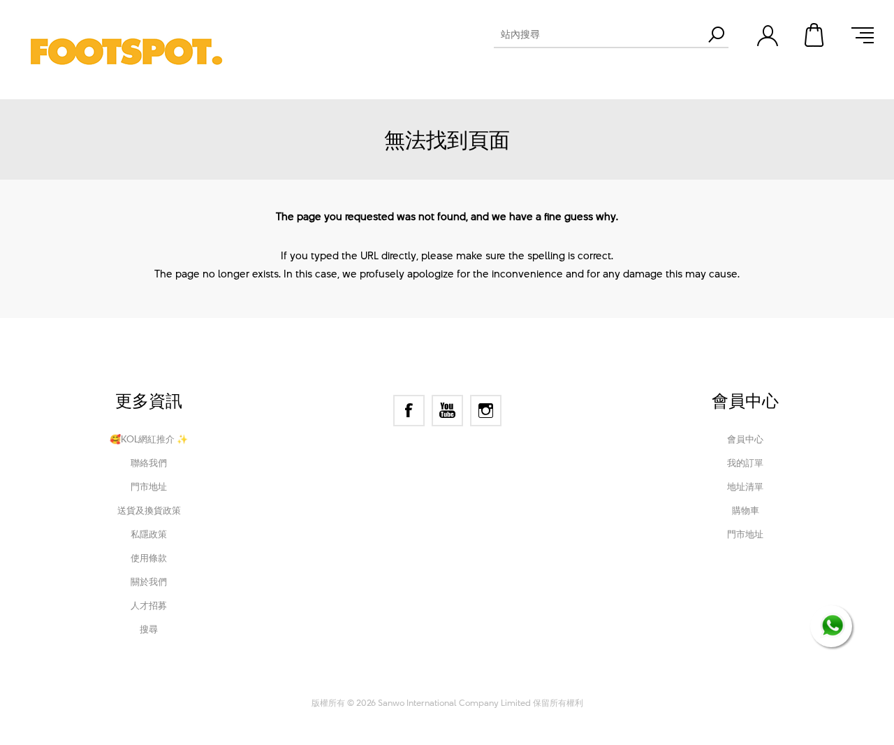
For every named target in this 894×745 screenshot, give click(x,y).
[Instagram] (485, 410)
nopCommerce (392, 683)
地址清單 (745, 486)
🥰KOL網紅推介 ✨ (149, 439)
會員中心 (745, 439)
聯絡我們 (149, 463)
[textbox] (598, 34)
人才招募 (149, 605)
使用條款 (149, 558)
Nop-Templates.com (540, 683)
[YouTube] (447, 410)
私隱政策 (149, 534)
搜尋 (149, 629)
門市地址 (149, 486)
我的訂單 (745, 463)
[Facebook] (409, 410)
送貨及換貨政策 (149, 510)
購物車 (815, 34)
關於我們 (149, 581)
